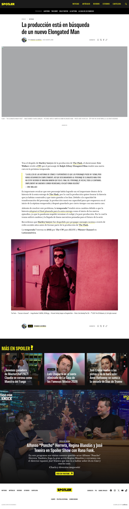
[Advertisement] (64, 141)
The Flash (83, 225)
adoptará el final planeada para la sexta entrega (50, 211)
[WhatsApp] (98, 40)
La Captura (73, 11)
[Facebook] (104, 40)
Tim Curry (54, 11)
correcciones (73, 499)
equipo (53, 499)
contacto (90, 490)
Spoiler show (64, 441)
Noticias (31, 19)
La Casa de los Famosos (86, 11)
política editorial (62, 499)
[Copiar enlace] (106, 40)
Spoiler (24, 19)
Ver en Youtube (63, 473)
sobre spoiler (103, 490)
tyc (96, 490)
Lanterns (47, 11)
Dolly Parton (63, 11)
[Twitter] (101, 40)
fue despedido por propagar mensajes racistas (66, 222)
